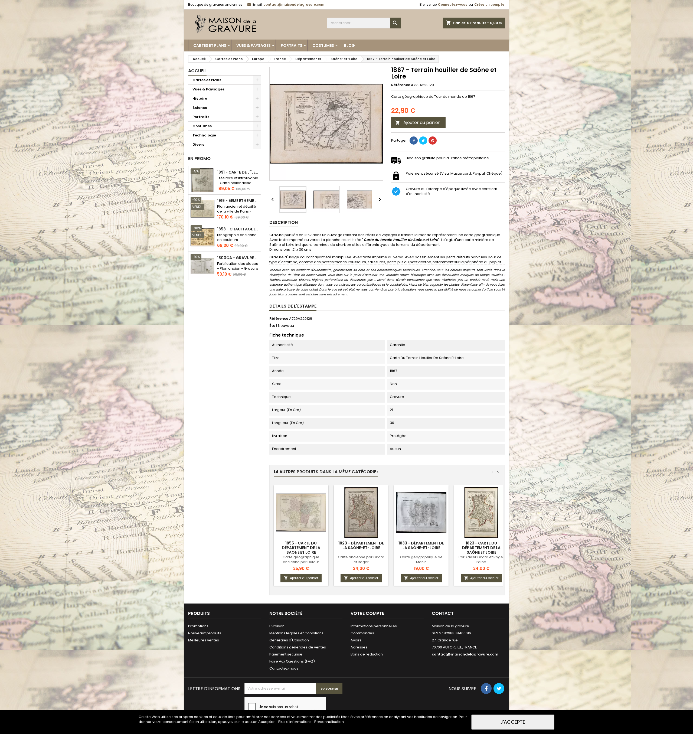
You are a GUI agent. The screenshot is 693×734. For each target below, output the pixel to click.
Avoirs (356, 640)
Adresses (359, 647)
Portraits (291, 45)
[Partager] (414, 140)
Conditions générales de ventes (297, 647)
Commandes (362, 633)
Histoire (199, 98)
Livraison (277, 626)
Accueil (197, 71)
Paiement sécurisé (285, 654)
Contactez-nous (283, 668)
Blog (349, 45)
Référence (400, 85)
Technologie (204, 135)
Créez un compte (489, 4)
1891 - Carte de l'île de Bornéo (238, 172)
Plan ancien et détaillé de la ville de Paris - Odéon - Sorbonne (236, 211)
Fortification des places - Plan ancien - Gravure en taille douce (237, 268)
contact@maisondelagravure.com (293, 4)
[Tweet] (423, 140)
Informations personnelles (374, 626)
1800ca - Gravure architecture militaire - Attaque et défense (238, 258)
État (273, 325)
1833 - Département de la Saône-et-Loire (421, 545)
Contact (443, 613)
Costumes (323, 45)
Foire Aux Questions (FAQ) (292, 661)
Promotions (198, 626)
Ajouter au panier (417, 122)
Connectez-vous (452, 4)
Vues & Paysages (253, 45)
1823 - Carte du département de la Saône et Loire (481, 547)
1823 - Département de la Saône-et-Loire (361, 545)
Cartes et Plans (209, 45)
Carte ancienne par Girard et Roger (361, 559)
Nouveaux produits (204, 633)
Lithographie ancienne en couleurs (237, 237)
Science (199, 107)
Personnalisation (329, 721)
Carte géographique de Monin (421, 559)
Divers (198, 144)
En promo (199, 158)
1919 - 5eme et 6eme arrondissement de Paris (238, 200)
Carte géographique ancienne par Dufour (301, 559)
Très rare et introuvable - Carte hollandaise (237, 180)
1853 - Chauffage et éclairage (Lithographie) (238, 229)
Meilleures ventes (203, 640)
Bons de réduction (367, 654)
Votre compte (367, 613)
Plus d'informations (295, 721)
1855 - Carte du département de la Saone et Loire (301, 547)
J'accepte (512, 722)
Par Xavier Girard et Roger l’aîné (481, 559)
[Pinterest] (433, 140)
